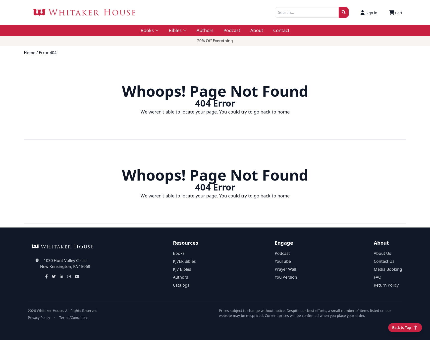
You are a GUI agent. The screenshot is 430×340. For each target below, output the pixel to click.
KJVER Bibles (184, 261)
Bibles (175, 30)
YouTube (283, 261)
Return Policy (386, 285)
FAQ (377, 277)
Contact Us (384, 261)
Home (29, 52)
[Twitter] (54, 276)
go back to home (272, 112)
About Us (382, 253)
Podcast (231, 30)
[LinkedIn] (61, 276)
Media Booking (388, 269)
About (256, 30)
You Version (286, 277)
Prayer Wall (285, 269)
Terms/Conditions (74, 317)
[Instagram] (69, 276)
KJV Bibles (182, 269)
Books (179, 253)
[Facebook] (46, 276)
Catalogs (181, 285)
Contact (281, 30)
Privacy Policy (39, 317)
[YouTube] (77, 276)
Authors (205, 30)
